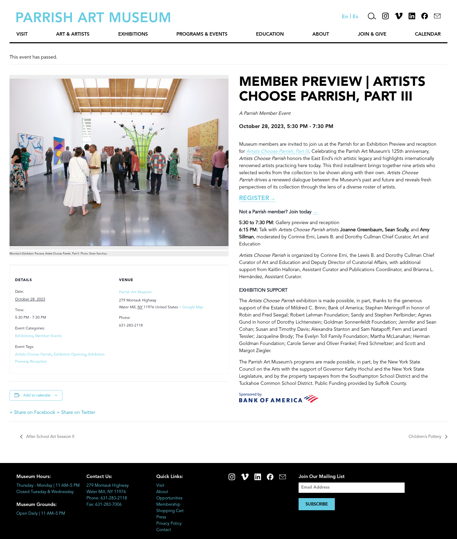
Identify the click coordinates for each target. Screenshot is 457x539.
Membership (168, 505)
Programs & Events (201, 34)
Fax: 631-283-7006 (104, 505)
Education (270, 34)
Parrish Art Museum (135, 292)
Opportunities (169, 498)
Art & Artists (72, 34)
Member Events (48, 336)
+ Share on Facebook (32, 412)
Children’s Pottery (425, 437)
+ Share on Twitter (76, 412)
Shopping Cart (170, 511)
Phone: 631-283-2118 (106, 498)
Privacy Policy (169, 524)
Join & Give (372, 34)
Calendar (428, 34)
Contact (163, 530)
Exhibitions (133, 34)
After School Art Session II (49, 437)
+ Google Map (191, 307)
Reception (38, 361)
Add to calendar (37, 395)
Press (161, 517)
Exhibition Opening (70, 354)
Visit (22, 34)
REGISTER (257, 198)
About (320, 34)
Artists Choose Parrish (33, 354)
